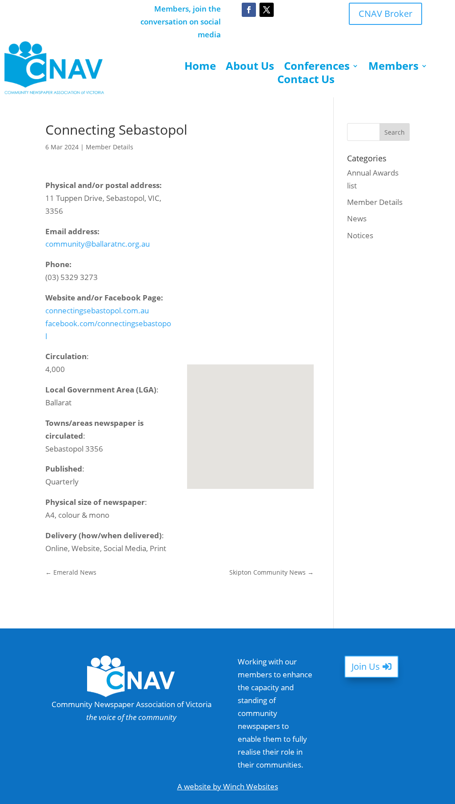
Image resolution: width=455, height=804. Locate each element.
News (357, 218)
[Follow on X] (266, 10)
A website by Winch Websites (227, 786)
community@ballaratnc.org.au (97, 244)
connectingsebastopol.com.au (98, 310)
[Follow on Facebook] (249, 10)
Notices (360, 235)
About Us (250, 67)
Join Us (365, 666)
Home (200, 67)
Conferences (317, 67)
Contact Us (306, 81)
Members (393, 67)
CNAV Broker (385, 14)
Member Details (109, 147)
